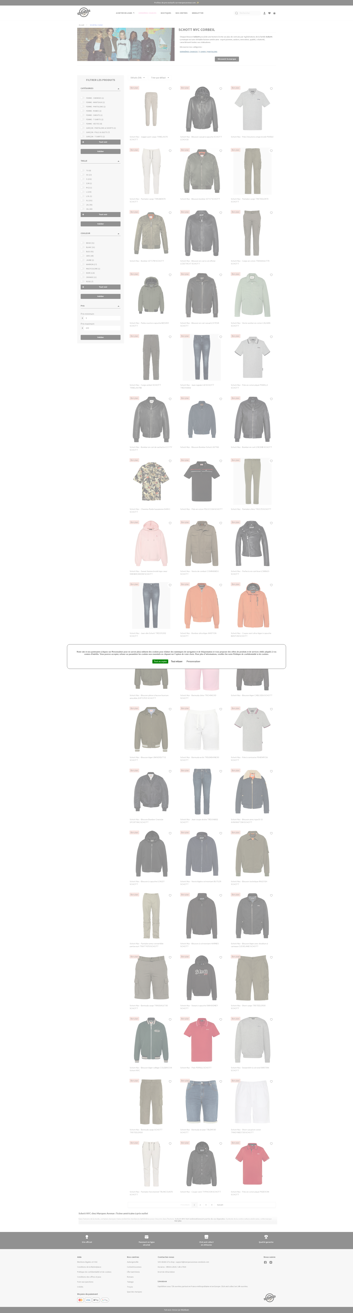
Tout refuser (176, 661)
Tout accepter (160, 661)
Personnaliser (193, 661)
